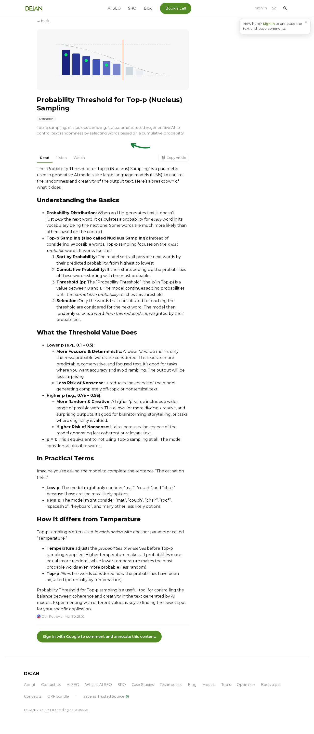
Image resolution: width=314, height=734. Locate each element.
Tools (226, 684)
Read (44, 158)
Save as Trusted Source (106, 696)
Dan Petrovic (52, 616)
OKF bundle (58, 696)
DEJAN (31, 673)
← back (43, 21)
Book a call (175, 8)
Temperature (51, 538)
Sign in (261, 8)
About (29, 684)
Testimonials (171, 684)
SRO (132, 8)
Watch (79, 158)
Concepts (32, 696)
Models (208, 684)
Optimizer (246, 684)
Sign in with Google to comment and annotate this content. (99, 636)
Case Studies (143, 684)
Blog (148, 8)
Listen (61, 158)
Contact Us (51, 684)
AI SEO (114, 8)
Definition (46, 118)
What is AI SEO (98, 684)
